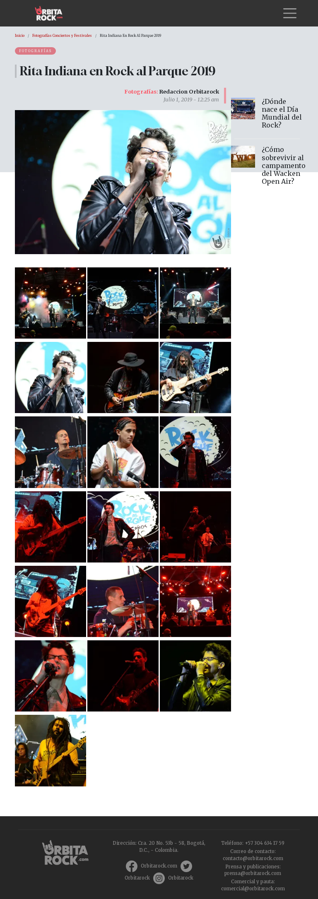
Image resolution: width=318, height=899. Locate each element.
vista (267, 115)
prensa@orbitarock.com (252, 873)
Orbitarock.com (159, 866)
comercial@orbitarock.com (253, 889)
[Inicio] (52, 13)
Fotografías (35, 51)
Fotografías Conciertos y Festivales (62, 36)
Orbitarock (137, 878)
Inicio (19, 36)
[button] (50, 302)
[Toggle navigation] (290, 13)
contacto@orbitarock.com (253, 858)
